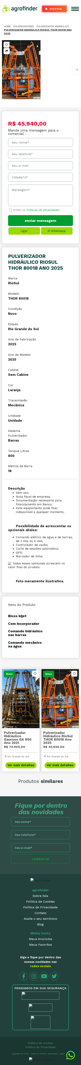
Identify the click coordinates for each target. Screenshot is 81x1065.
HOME (7, 26)
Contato (40, 913)
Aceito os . (36, 209)
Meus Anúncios (40, 939)
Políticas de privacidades (43, 209)
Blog (40, 924)
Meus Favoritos (40, 944)
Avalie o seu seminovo (40, 919)
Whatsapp (58, 231)
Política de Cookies (40, 901)
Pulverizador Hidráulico (53, 26)
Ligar (24, 231)
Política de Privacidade (40, 907)
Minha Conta (40, 933)
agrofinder (40, 890)
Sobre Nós (40, 896)
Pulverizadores (23, 26)
